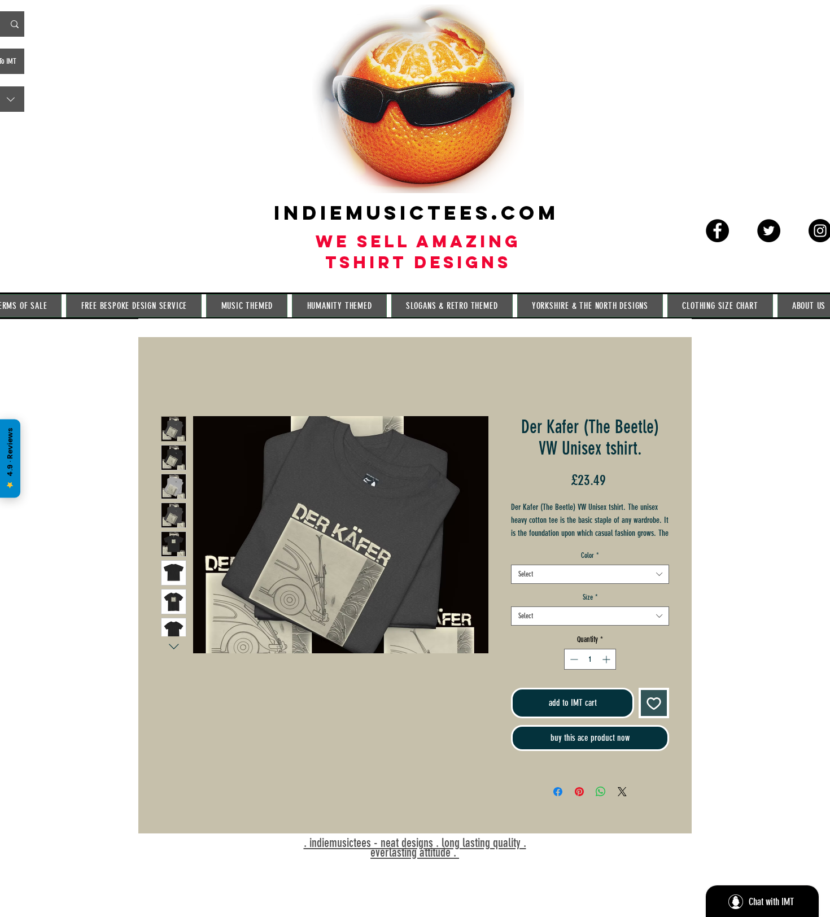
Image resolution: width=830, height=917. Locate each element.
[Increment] (607, 674)
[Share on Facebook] (558, 806)
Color (590, 570)
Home (173, 377)
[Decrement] (573, 674)
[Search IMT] (14, 24)
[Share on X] (622, 806)
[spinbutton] (590, 674)
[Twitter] (768, 230)
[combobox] (590, 589)
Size (590, 612)
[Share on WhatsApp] (601, 806)
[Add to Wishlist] (654, 717)
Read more (525, 548)
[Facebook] (717, 230)
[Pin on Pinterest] (579, 806)
